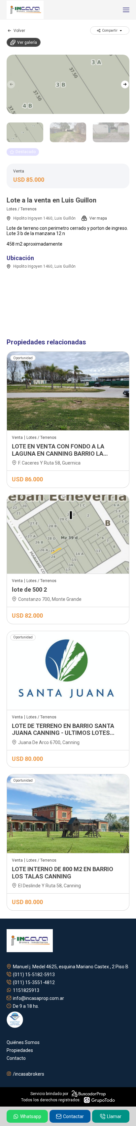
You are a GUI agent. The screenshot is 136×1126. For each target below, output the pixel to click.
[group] (68, 84)
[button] (124, 84)
